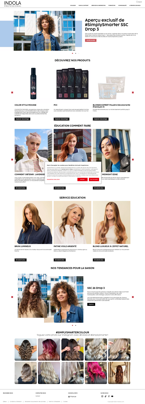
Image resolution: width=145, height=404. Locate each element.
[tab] (72, 53)
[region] (73, 173)
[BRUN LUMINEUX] (33, 231)
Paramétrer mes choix (53, 179)
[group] (72, 32)
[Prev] (12, 92)
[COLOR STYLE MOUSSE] (33, 92)
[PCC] (72, 92)
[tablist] (72, 53)
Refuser (82, 179)
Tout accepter (94, 179)
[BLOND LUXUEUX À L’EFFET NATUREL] (111, 231)
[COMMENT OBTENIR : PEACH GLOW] (72, 159)
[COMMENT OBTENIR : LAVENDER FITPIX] (33, 159)
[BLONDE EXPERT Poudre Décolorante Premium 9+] (111, 92)
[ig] (102, 396)
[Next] (132, 92)
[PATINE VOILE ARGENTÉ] (72, 231)
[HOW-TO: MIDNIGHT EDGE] (111, 159)
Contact (38, 396)
